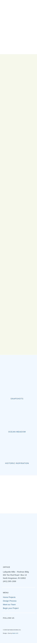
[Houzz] (21, 622)
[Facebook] (4, 622)
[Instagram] (10, 622)
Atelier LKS (15, 633)
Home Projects (9, 597)
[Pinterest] (15, 622)
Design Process (9, 601)
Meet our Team (9, 604)
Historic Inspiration (17, 463)
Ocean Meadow (17, 432)
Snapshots (17, 399)
